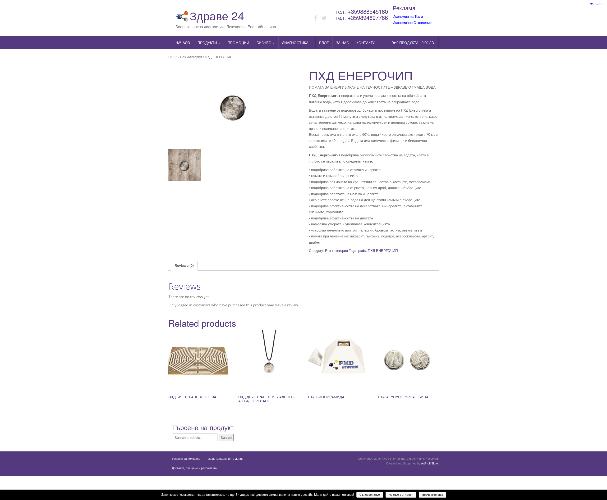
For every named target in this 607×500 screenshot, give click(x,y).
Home (172, 56)
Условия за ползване (186, 458)
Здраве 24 (217, 15)
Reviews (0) (184, 265)
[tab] (184, 266)
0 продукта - (415, 42)
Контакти (365, 42)
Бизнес (264, 42)
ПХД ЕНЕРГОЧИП (383, 250)
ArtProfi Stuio (429, 463)
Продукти (208, 42)
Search (226, 437)
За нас (342, 42)
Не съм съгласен (401, 494)
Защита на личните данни (226, 458)
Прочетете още (432, 494)
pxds (362, 250)
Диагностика (295, 42)
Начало (182, 42)
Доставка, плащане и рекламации (194, 468)
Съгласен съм (369, 494)
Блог (324, 42)
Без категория (191, 56)
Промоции (238, 42)
